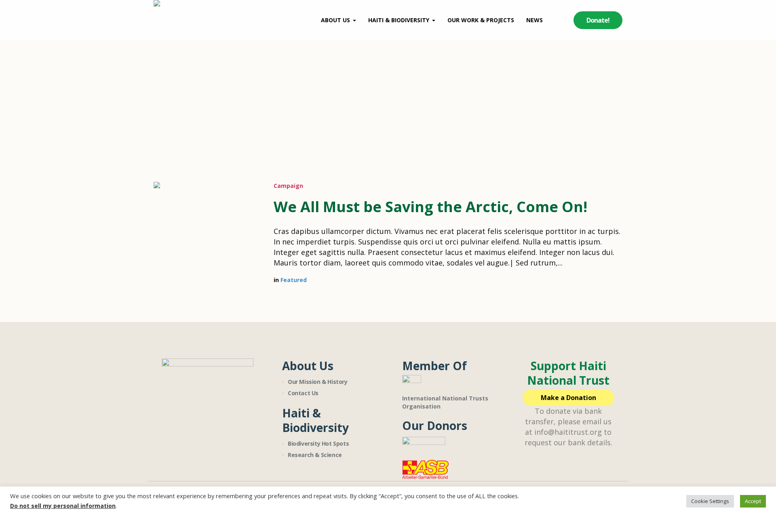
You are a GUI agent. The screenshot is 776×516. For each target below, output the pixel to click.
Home (370, 103)
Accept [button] (753, 501)
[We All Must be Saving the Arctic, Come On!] (207, 236)
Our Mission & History (318, 381)
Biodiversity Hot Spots (318, 443)
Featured (293, 280)
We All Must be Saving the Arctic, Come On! (430, 207)
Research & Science (315, 455)
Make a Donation (568, 397)
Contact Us (303, 393)
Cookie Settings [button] (710, 501)
